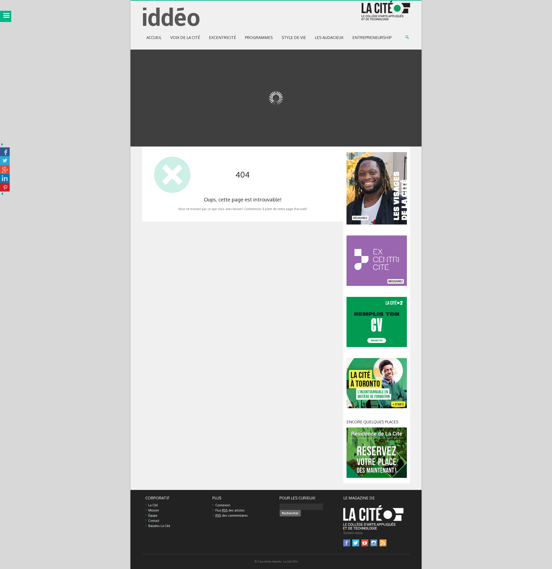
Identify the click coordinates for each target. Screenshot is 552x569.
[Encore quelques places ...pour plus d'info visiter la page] (377, 429)
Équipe (152, 515)
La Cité (153, 505)
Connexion (222, 505)
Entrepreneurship (372, 37)
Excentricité (222, 37)
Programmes (259, 37)
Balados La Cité (159, 526)
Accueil (154, 37)
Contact (153, 520)
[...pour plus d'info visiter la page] (377, 154)
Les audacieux (329, 37)
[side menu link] (5, 16)
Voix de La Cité (185, 37)
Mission (153, 510)
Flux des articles (230, 510)
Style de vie (294, 37)
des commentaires (231, 515)
